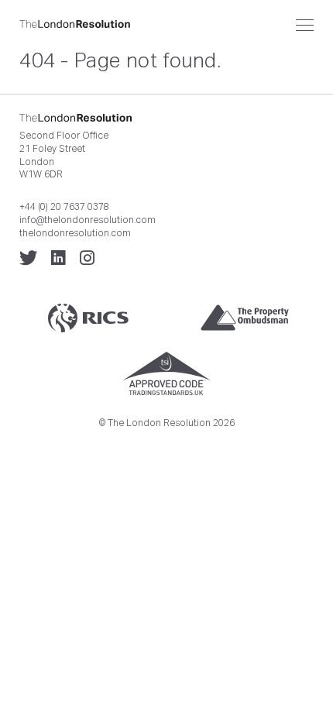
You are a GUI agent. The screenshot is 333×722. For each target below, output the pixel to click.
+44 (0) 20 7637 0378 (64, 206)
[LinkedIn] (58, 257)
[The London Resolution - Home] (166, 24)
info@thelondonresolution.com (87, 220)
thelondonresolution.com (75, 233)
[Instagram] (87, 257)
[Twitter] (28, 257)
